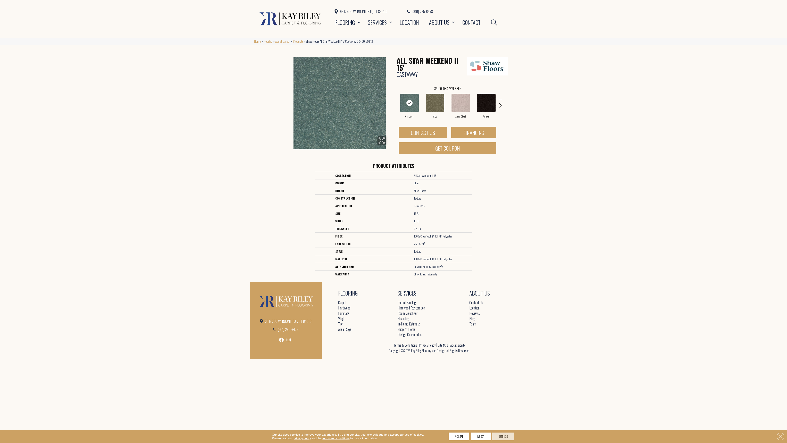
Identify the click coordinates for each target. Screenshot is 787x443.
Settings (503, 436)
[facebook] (281, 340)
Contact (471, 22)
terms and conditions (335, 438)
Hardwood (344, 308)
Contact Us (423, 133)
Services (377, 22)
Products (298, 41)
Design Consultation (410, 334)
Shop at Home (406, 329)
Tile (340, 324)
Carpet (342, 302)
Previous (394, 99)
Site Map (443, 345)
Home (257, 41)
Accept (459, 436)
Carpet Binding (407, 302)
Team (472, 324)
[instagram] (289, 340)
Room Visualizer (407, 313)
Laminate (343, 313)
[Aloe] (435, 103)
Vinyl (341, 318)
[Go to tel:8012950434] (470, 11)
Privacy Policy (427, 345)
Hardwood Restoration (411, 308)
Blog (472, 318)
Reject (480, 436)
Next (500, 99)
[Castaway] (409, 103)
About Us (439, 22)
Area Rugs (344, 329)
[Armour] (486, 103)
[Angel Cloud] (460, 103)
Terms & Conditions (405, 345)
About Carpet (282, 41)
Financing (474, 133)
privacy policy (302, 438)
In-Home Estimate (409, 324)
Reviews (474, 313)
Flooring (345, 22)
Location (409, 22)
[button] (359, 22)
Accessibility (457, 345)
